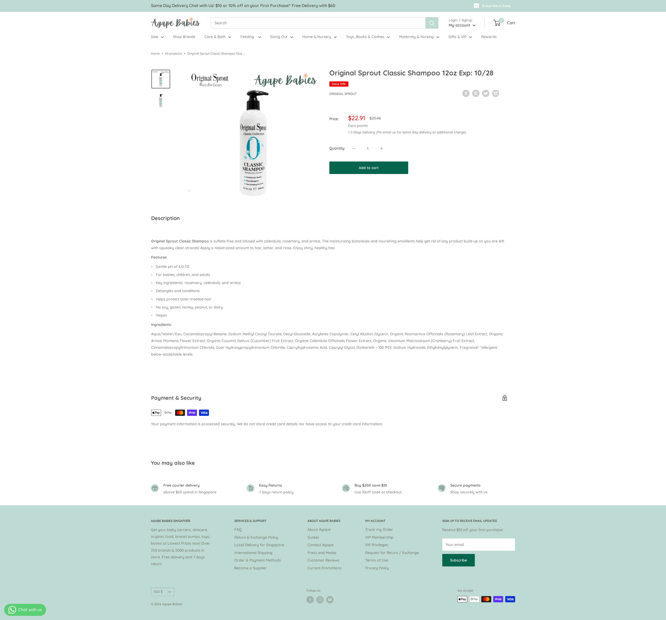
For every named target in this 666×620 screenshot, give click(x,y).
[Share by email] (495, 93)
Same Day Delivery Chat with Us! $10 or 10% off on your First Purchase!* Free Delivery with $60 (243, 5)
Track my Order (379, 529)
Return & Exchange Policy (256, 537)
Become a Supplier (250, 568)
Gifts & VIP (457, 36)
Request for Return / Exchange (392, 552)
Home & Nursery (316, 36)
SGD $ (158, 591)
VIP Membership (379, 537)
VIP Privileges (376, 544)
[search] (318, 23)
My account (460, 25)
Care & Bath (215, 36)
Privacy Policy (377, 568)
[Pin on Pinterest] (475, 93)
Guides (313, 537)
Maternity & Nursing (416, 36)
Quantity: (337, 148)
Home (155, 53)
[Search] (431, 23)
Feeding (247, 36)
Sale (154, 36)
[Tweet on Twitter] (485, 93)
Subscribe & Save (496, 6)
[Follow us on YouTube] (330, 599)
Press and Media (322, 552)
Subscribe (458, 560)
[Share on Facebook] (466, 93)
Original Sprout (343, 94)
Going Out (278, 36)
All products (173, 53)
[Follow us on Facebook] (310, 599)
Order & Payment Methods (257, 560)
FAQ (238, 529)
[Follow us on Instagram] (320, 599)
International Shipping (253, 552)
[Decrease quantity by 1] (353, 148)
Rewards (489, 36)
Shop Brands (184, 36)
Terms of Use (376, 560)
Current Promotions (325, 568)
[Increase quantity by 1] (381, 148)
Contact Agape (321, 544)
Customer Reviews (324, 560)
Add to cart (369, 167)
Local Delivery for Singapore (259, 544)
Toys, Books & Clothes (365, 36)
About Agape (319, 529)
